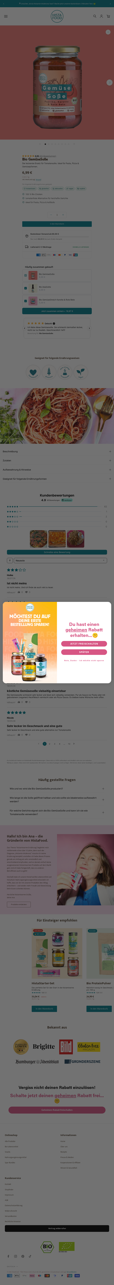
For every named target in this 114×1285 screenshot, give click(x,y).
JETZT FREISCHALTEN (84, 643)
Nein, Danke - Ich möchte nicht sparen (84, 660)
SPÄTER (84, 652)
